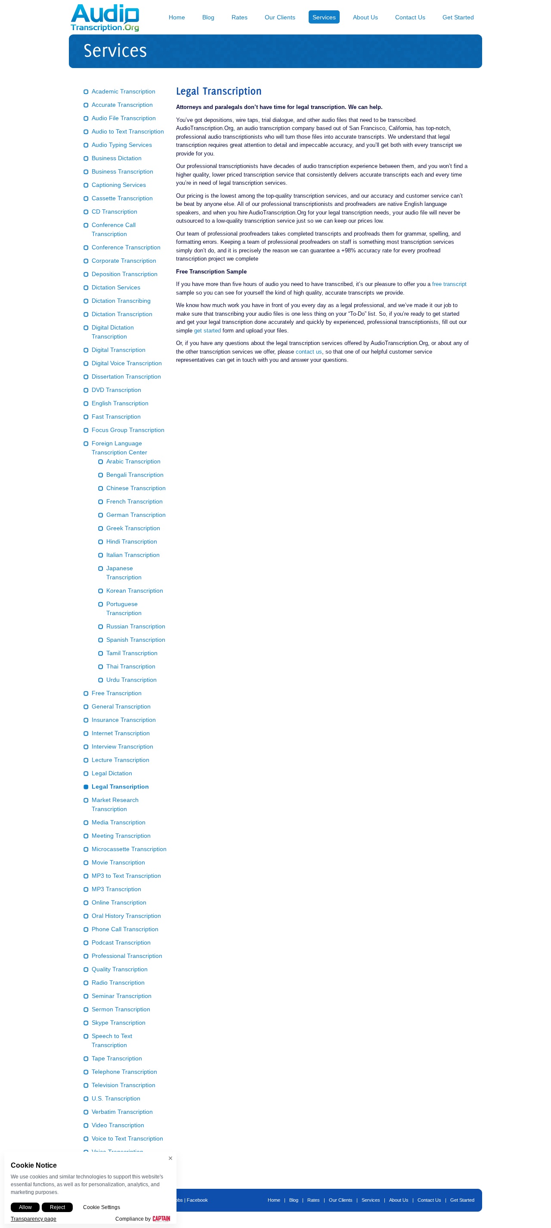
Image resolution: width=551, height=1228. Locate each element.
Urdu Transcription (131, 679)
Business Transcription (122, 171)
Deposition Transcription (125, 273)
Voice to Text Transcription (127, 1138)
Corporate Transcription (124, 260)
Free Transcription (117, 693)
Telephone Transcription (124, 1071)
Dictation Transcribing (121, 300)
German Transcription (136, 514)
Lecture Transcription (120, 759)
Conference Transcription (126, 247)
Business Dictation (117, 158)
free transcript (449, 284)
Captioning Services (119, 184)
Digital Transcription (118, 349)
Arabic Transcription (133, 461)
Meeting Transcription (121, 835)
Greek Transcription (133, 528)
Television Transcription (123, 1085)
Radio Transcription (118, 982)
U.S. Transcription (116, 1098)
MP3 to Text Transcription (126, 875)
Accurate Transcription (122, 104)
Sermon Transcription (121, 1009)
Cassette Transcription (122, 198)
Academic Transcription (123, 91)
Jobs (178, 1200)
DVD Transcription (116, 389)
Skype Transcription (118, 1022)
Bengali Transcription (135, 474)
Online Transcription (119, 902)
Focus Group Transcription (128, 429)
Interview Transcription (122, 746)
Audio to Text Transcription (128, 131)
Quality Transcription (120, 969)
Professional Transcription (127, 955)
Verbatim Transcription (122, 1111)
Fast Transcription (116, 416)
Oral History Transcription (126, 915)
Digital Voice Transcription (127, 363)
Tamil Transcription (132, 653)
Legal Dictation (112, 773)
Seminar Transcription (122, 995)
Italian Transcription (133, 554)
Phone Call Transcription (125, 929)
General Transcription (121, 706)
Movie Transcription (118, 862)
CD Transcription (114, 211)
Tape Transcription (117, 1058)
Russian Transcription (135, 626)
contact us (309, 351)
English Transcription (120, 403)
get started (207, 330)
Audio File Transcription (124, 118)
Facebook (197, 1200)
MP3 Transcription (116, 889)
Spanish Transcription (135, 639)
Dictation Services (116, 287)
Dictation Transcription (122, 314)
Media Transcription (118, 822)
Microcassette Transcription (129, 849)
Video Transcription (118, 1125)
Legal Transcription (120, 786)
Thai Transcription (130, 666)
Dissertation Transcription (126, 376)
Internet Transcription (121, 733)
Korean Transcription (134, 590)
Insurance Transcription (124, 719)
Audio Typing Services (122, 144)
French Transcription (134, 501)
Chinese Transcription (136, 488)
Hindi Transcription (131, 541)
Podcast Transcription (121, 942)
